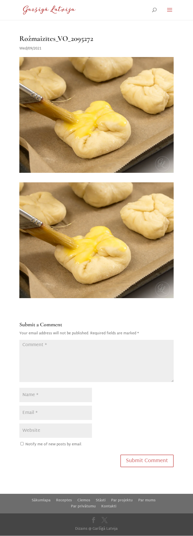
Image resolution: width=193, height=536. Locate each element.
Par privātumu (83, 506)
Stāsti (101, 500)
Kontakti (108, 506)
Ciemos (83, 500)
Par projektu (122, 500)
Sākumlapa (41, 500)
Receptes (64, 500)
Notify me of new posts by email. (53, 444)
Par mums (147, 500)
